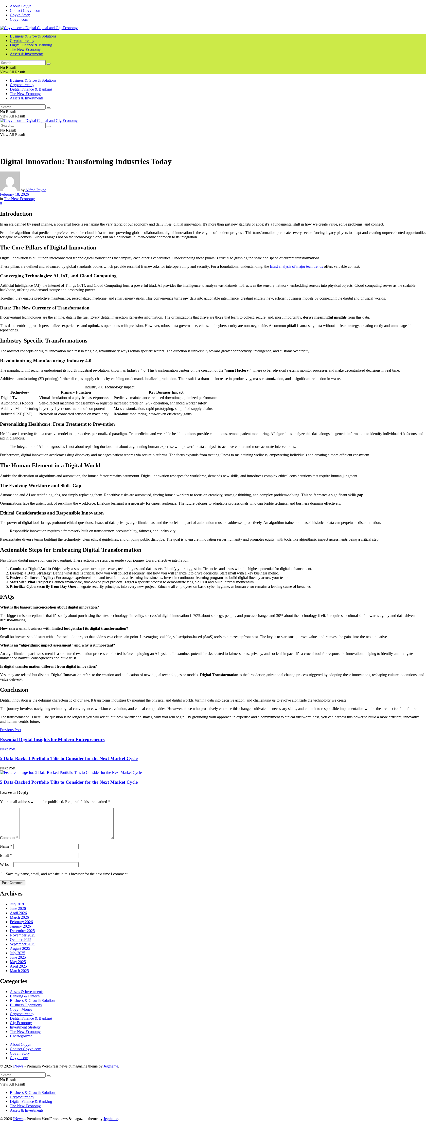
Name (6, 846)
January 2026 (20, 926)
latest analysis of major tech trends (296, 266)
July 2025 (17, 953)
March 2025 (19, 971)
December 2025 (22, 931)
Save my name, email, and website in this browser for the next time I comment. (67, 874)
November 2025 (22, 935)
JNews (18, 1066)
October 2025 (20, 939)
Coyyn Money (21, 1009)
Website (6, 864)
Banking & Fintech (25, 996)
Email (6, 855)
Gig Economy (21, 1023)
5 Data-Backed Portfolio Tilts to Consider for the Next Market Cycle (69, 782)
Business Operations (26, 1005)
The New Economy (25, 49)
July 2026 (17, 904)
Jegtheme (111, 1066)
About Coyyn (20, 6)
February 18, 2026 (14, 194)
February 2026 (21, 922)
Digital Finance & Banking (31, 45)
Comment (9, 838)
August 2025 (20, 948)
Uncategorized (21, 1036)
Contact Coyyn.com (25, 10)
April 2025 (18, 966)
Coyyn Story (20, 15)
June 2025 (18, 957)
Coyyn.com (19, 19)
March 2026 (19, 917)
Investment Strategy (25, 1027)
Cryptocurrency (22, 40)
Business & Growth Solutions (33, 36)
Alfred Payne (35, 190)
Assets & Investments (26, 54)
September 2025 (22, 944)
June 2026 (18, 908)
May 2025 (18, 962)
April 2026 (18, 913)
